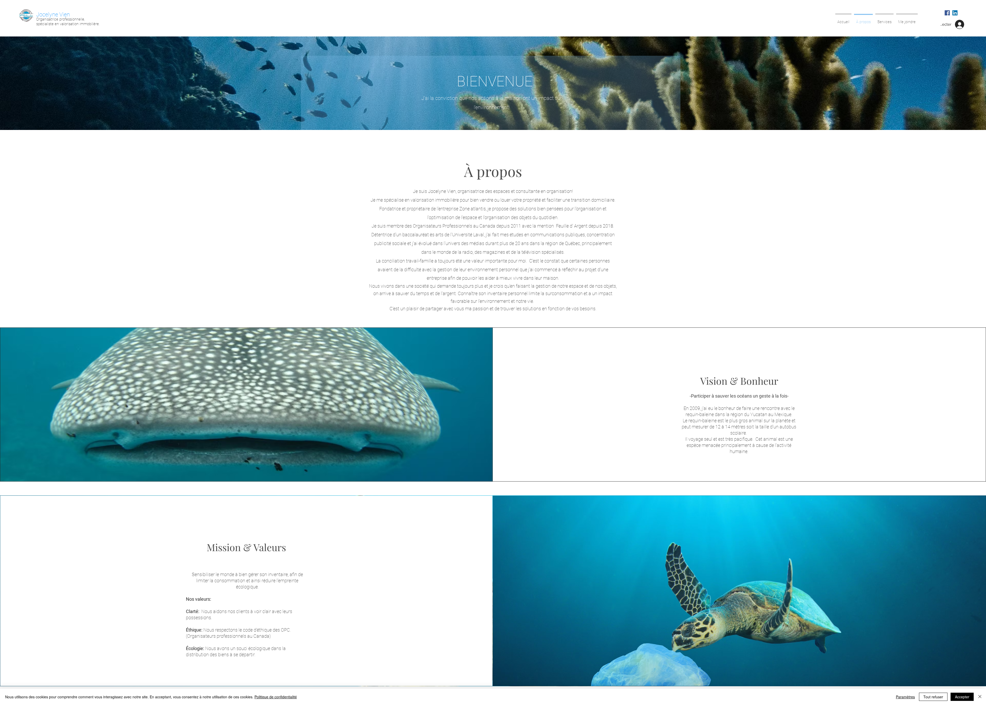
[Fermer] (980, 697)
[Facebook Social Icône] (947, 12)
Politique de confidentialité (275, 696)
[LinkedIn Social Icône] (954, 12)
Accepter (962, 696)
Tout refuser (933, 696)
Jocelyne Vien (53, 14)
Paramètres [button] (905, 696)
